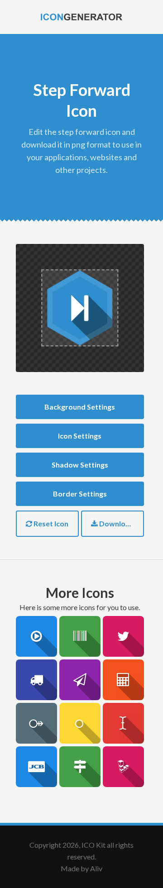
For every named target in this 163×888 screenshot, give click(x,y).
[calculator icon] (123, 679)
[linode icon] (123, 766)
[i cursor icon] (123, 723)
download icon (121, 523)
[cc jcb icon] (36, 766)
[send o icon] (79, 679)
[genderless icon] (79, 723)
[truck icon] (36, 679)
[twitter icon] (123, 636)
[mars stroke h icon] (36, 723)
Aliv (96, 868)
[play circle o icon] (36, 636)
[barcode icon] (79, 636)
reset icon (50, 523)
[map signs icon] (79, 766)
